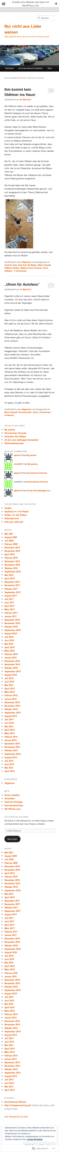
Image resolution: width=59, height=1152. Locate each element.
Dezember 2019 (12, 547)
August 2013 (10, 757)
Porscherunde (25, 412)
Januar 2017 (10, 616)
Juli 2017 (8, 599)
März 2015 (9, 691)
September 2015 (12, 671)
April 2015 (9, 688)
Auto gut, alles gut (13, 521)
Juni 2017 (9, 602)
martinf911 (19, 463)
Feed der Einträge (13, 801)
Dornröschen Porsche (15, 432)
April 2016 (9, 647)
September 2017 (12, 592)
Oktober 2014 (11, 709)
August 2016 (10, 633)
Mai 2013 (8, 767)
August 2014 (10, 716)
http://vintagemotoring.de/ (17, 1105)
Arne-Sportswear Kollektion (30, 68)
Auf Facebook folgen (16, 1117)
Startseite (9, 68)
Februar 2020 (11, 544)
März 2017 (9, 609)
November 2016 (12, 623)
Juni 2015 (9, 681)
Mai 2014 (8, 726)
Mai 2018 (8, 574)
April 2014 (9, 729)
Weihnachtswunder (14, 443)
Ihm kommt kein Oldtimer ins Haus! (19, 92)
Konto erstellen (12, 794)
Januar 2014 (10, 740)
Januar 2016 (10, 657)
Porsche (38, 267)
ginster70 (18, 455)
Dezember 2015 (12, 660)
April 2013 (9, 771)
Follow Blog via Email (16, 817)
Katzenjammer (11, 518)
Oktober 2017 (11, 588)
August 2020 (10, 537)
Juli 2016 (8, 636)
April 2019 (9, 554)
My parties (9, 429)
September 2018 (12, 571)
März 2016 (9, 650)
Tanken (8, 508)
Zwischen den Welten (15, 436)
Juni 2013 (9, 764)
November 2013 (12, 746)
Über (50, 68)
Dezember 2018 (12, 561)
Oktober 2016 (11, 626)
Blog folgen (12, 839)
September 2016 (12, 630)
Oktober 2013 (11, 750)
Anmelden (9, 798)
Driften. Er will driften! (15, 514)
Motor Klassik (44, 264)
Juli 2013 (8, 760)
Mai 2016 (8, 643)
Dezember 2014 (12, 702)
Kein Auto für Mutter (27, 264)
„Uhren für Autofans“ (22, 284)
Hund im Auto (10, 264)
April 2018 (9, 578)
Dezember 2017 (12, 581)
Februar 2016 (11, 654)
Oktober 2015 (11, 667)
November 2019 (12, 550)
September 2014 (12, 712)
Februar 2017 (11, 612)
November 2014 (12, 705)
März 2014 (9, 733)
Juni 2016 (9, 640)
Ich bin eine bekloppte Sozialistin (21, 439)
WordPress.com (12, 808)
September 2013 (12, 753)
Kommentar (20, 270)
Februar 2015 (11, 695)
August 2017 (10, 595)
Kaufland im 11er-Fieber (16, 511)
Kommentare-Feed (13, 805)
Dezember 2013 (12, 743)
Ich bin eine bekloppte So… (39, 490)
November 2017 (12, 585)
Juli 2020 (8, 540)
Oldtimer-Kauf (26, 267)
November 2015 (12, 664)
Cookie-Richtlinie (35, 1139)
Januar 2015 (10, 698)
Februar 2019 (11, 557)
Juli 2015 (8, 678)
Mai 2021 (8, 533)
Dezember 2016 (12, 619)
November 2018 (12, 564)
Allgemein (26, 262)
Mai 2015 (8, 685)
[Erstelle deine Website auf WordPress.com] (29, 3)
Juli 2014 (8, 719)
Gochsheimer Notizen (15, 1101)
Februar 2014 (11, 736)
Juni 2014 (9, 722)
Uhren (35, 412)
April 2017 (9, 605)
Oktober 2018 (11, 568)
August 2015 (10, 674)
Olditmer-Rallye (11, 267)
